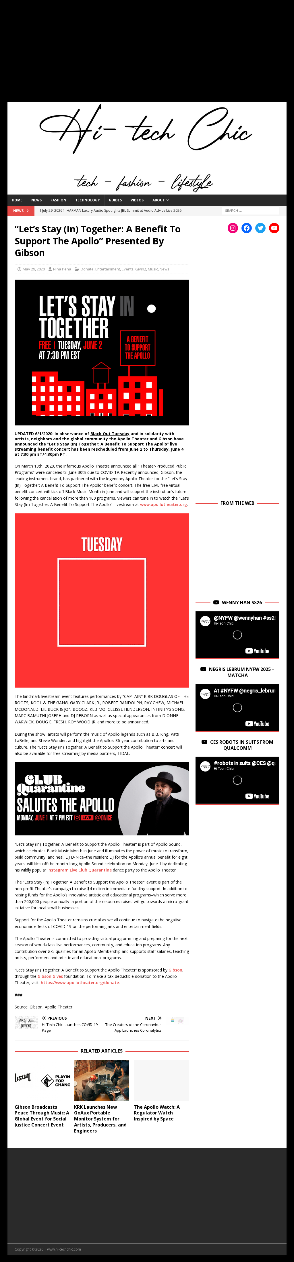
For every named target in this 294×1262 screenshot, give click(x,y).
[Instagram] (233, 228)
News (36, 200)
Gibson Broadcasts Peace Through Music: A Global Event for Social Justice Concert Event (42, 1116)
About (158, 200)
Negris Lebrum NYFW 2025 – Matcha (241, 672)
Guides (115, 200)
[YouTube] (274, 228)
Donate (87, 269)
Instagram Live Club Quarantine (79, 870)
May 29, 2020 (34, 269)
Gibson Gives (50, 976)
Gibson (175, 970)
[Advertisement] (147, 54)
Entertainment (107, 269)
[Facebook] (246, 228)
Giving (140, 269)
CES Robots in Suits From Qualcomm (241, 745)
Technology (87, 200)
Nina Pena (62, 269)
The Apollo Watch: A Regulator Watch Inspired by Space (157, 1113)
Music (153, 269)
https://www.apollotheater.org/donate (80, 982)
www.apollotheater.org (163, 504)
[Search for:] (250, 210)
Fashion (58, 200)
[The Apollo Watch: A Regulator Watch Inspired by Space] (161, 1080)
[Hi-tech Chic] (147, 191)
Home (17, 200)
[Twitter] (260, 228)
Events (128, 269)
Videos (137, 200)
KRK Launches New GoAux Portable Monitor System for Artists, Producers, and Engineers (100, 1119)
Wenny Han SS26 (242, 602)
